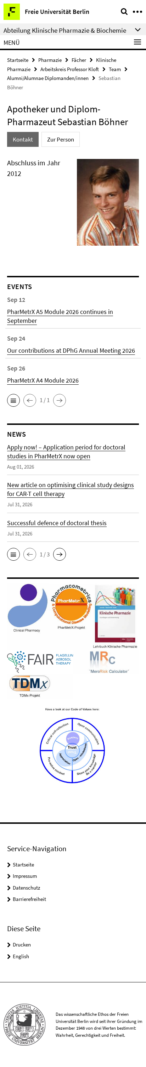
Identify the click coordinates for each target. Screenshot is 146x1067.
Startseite (17, 60)
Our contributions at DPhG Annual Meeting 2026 (71, 350)
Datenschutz (26, 887)
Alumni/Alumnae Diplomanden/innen (48, 78)
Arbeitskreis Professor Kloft (69, 69)
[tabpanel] (73, 205)
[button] (13, 400)
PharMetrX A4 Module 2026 (43, 380)
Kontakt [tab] (23, 139)
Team (115, 69)
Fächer (79, 60)
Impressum (25, 876)
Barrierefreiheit (29, 899)
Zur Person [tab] (60, 139)
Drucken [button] (22, 944)
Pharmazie (50, 60)
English (21, 956)
